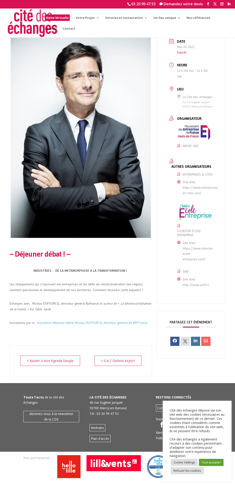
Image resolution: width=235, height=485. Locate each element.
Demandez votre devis (181, 3)
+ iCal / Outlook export (118, 361)
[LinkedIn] (195, 341)
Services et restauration (124, 18)
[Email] (205, 341)
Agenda (51, 29)
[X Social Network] (185, 341)
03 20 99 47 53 (143, 3)
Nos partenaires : (37, 458)
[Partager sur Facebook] (174, 341)
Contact (69, 29)
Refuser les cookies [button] (187, 470)
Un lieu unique (165, 18)
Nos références (198, 18)
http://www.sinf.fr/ (196, 285)
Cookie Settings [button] (184, 462)
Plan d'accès (100, 438)
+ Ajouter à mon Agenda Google (50, 361)
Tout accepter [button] (211, 462)
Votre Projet (85, 18)
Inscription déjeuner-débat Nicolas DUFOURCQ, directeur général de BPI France (93, 323)
